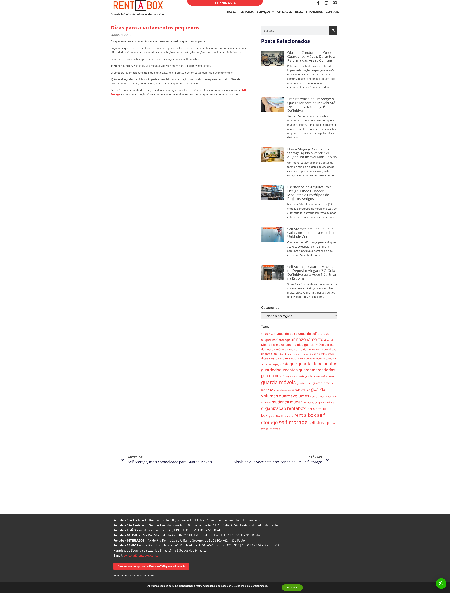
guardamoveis (274, 375)
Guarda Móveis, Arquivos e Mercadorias (137, 14)
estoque (289, 363)
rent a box (314, 409)
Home (231, 12)
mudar (296, 402)
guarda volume (300, 390)
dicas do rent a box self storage (294, 354)
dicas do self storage (322, 353)
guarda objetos (283, 390)
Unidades (284, 12)
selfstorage (319, 422)
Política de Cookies (145, 575)
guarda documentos (317, 363)
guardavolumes (294, 395)
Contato (332, 12)
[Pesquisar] (333, 30)
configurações (259, 586)
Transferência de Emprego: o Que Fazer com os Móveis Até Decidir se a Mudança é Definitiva (311, 105)
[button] (441, 583)
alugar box (267, 333)
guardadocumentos (279, 369)
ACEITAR (292, 587)
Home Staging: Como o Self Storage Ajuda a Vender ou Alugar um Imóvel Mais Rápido (312, 153)
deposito (329, 339)
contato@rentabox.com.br (142, 556)
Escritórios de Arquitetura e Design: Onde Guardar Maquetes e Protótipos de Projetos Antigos (309, 193)
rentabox (296, 408)
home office (317, 396)
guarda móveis (278, 382)
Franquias (314, 12)
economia (298, 358)
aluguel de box (284, 333)
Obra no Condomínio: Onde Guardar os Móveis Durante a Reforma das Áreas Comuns (311, 56)
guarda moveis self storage (319, 376)
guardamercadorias (317, 369)
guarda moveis (295, 376)
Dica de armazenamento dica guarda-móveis (293, 345)
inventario (331, 396)
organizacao (273, 408)
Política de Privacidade (124, 575)
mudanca (266, 402)
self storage (293, 422)
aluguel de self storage (312, 333)
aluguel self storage (275, 340)
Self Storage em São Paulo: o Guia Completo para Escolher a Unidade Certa (312, 232)
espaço (277, 364)
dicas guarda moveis (275, 358)
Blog (299, 12)
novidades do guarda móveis (318, 402)
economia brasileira (315, 358)
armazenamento (307, 339)
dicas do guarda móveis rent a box (307, 349)
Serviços (263, 12)
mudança (280, 402)
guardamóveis (304, 383)
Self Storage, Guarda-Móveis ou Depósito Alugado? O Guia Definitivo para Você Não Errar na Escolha (311, 272)
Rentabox (246, 12)
